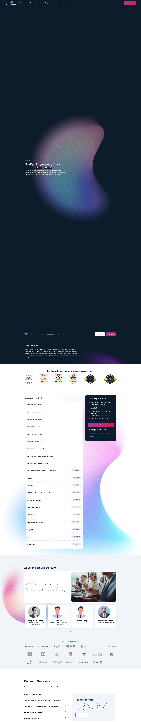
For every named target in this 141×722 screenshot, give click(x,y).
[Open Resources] (74, 3)
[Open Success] (63, 3)
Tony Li (36, 620)
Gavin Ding (59, 620)
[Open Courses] (26, 3)
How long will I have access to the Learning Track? (41, 706)
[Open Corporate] (52, 3)
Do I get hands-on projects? (33, 712)
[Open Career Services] (41, 3)
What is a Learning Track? (33, 694)
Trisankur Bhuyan (82, 620)
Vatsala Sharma (105, 620)
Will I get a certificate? (31, 718)
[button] (23, 619)
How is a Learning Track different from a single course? (42, 700)
